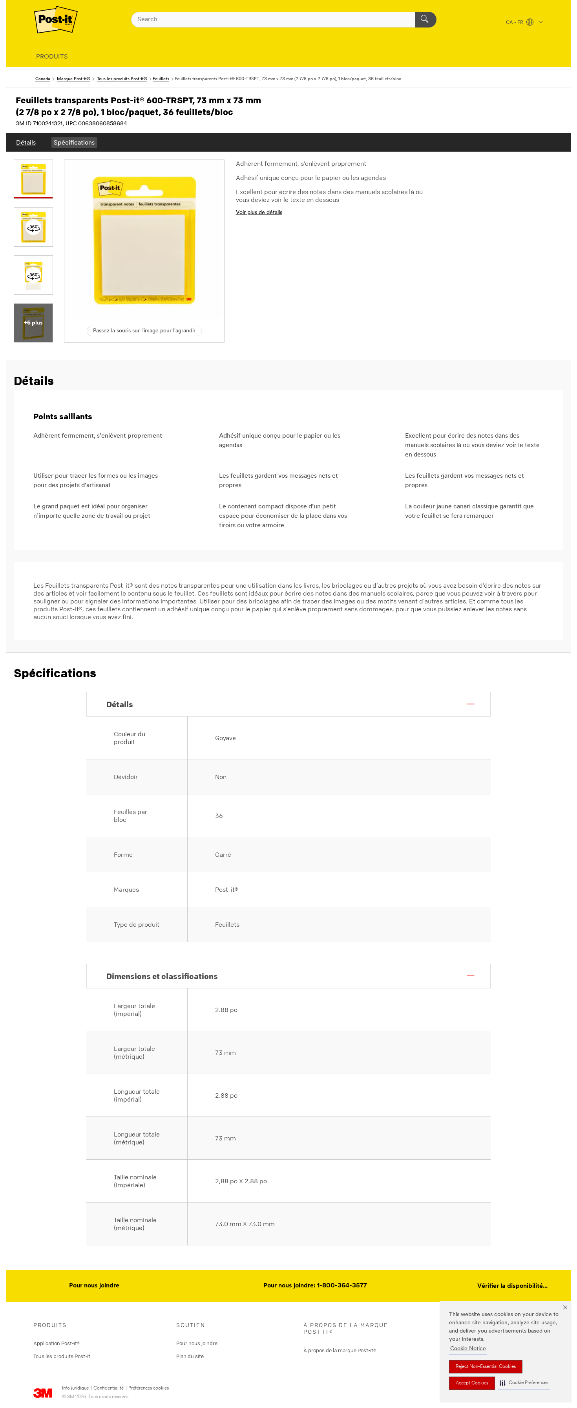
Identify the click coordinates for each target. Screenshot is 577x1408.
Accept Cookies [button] (472, 1383)
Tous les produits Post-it (61, 1356)
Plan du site (190, 1356)
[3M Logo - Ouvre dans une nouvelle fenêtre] (56, 19)
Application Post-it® (56, 1343)
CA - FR (515, 22)
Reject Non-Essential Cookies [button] (486, 1366)
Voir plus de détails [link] (259, 213)
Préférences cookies (148, 1388)
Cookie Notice (468, 1349)
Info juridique (75, 1388)
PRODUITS (52, 57)
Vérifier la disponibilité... (512, 1286)
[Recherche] (425, 20)
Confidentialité (108, 1388)
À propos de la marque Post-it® (339, 1350)
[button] (524, 1383)
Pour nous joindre (94, 1286)
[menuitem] (26, 142)
